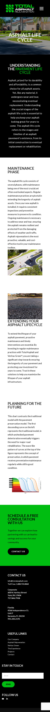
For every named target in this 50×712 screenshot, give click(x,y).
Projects (11, 651)
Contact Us (18, 551)
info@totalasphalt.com (18, 581)
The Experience (14, 648)
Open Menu (41, 8)
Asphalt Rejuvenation (16, 642)
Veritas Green (13, 645)
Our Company (13, 639)
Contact (11, 654)
